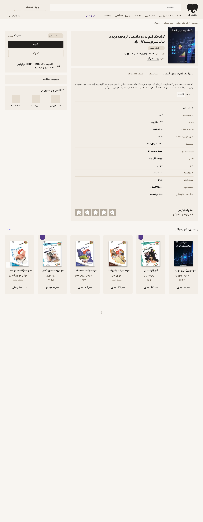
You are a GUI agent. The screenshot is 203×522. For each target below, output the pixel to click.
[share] (99, 59)
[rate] (112, 212)
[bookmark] (84, 59)
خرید (35, 44)
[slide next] (9, 265)
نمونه (36, 53)
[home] (192, 10)
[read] (16, 99)
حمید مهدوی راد (131, 53)
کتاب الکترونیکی (182, 23)
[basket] (17, 7)
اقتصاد (157, 23)
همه (9, 229)
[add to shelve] (55, 99)
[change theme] (8, 7)
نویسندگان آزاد (153, 58)
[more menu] (77, 59)
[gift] (91, 59)
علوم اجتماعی (168, 23)
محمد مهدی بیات (146, 53)
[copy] (11, 66)
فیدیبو (195, 23)
